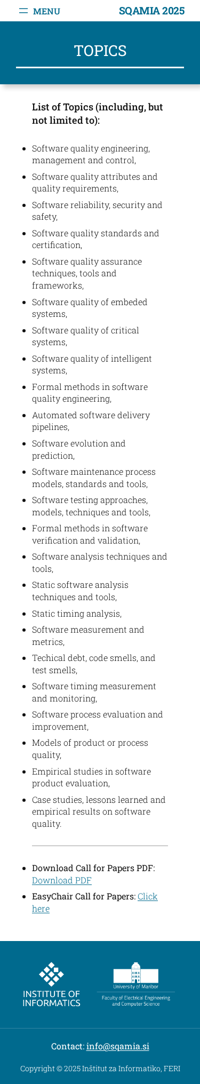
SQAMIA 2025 (152, 10)
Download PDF (62, 880)
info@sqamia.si (117, 1045)
